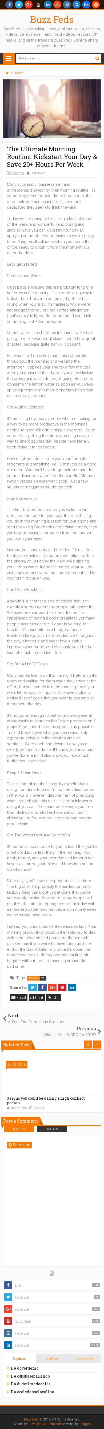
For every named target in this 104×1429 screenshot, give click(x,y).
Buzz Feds (52, 19)
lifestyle (33, 978)
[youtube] (38, 5)
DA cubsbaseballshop (30, 1376)
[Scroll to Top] (97, 1419)
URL (55, 997)
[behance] (86, 5)
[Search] (97, 58)
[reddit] (96, 5)
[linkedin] (48, 5)
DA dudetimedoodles (30, 1383)
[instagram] (67, 5)
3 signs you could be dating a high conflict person (46, 1100)
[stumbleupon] (57, 5)
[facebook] (9, 5)
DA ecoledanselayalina (32, 1391)
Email (20, 997)
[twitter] (19, 5)
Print (38, 997)
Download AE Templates (45, 1424)
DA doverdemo (25, 1368)
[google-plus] (29, 5)
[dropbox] (77, 5)
